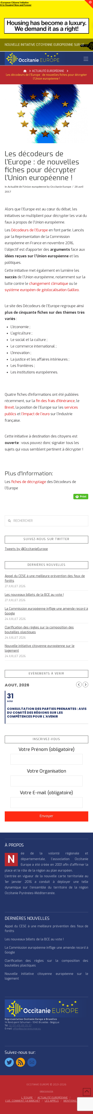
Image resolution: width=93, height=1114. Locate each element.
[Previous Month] (79, 684)
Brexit (9, 407)
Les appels (52, 1100)
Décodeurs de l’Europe (29, 230)
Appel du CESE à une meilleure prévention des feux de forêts (45, 578)
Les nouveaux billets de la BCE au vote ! (34, 595)
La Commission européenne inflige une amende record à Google (46, 611)
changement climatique (48, 283)
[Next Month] (85, 684)
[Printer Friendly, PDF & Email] (80, 496)
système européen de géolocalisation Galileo (42, 290)
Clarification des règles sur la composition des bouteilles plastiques (39, 629)
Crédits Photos (46, 1091)
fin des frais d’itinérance (55, 400)
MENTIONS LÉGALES (75, 1100)
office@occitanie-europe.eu (27, 1028)
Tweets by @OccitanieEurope (26, 549)
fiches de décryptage (28, 481)
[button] (86, 59)
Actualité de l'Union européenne (27, 186)
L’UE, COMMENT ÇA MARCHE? (22, 1100)
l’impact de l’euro (35, 414)
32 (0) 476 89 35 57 (20, 1025)
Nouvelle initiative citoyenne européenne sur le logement (39, 648)
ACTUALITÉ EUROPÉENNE (52, 1097)
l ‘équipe (27, 1097)
